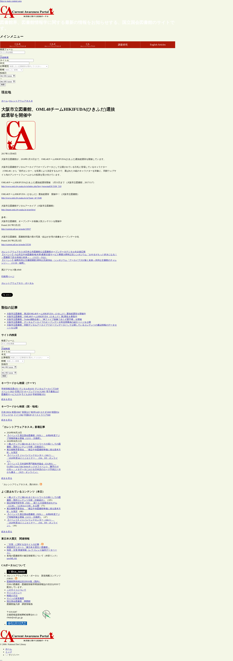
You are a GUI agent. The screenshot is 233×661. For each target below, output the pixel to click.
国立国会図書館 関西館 (18, 601)
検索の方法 (12, 595)
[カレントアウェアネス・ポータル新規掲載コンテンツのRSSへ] (16, 578)
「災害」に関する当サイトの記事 (23, 544)
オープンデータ (58, 252)
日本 (27, 252)
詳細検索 (4, 57)
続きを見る (6, 399)
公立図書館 (45, 252)
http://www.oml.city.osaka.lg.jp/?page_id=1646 (21, 198)
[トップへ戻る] (1, 660)
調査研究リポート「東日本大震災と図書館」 (28, 547)
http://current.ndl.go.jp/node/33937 (16, 229)
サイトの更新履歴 (15, 598)
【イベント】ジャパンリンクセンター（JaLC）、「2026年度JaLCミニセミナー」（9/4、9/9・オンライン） (32, 458)
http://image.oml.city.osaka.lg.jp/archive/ (18, 210)
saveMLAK (12, 558)
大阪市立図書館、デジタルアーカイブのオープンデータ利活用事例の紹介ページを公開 (49, 322)
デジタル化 (71, 252)
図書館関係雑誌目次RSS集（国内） (24, 581)
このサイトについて (16, 590)
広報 (83, 252)
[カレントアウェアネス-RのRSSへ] (41, 484)
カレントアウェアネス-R (13, 252)
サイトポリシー (14, 593)
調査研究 (123, 44)
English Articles (158, 44)
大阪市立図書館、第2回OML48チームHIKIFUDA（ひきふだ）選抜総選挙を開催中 (46, 314)
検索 (3, 85)
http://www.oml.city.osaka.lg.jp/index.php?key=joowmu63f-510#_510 (31, 186)
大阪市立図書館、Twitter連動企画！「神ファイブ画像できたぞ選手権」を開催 (44, 319)
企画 (79, 252)
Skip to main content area (11, 1)
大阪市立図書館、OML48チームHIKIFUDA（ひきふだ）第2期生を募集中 (42, 316)
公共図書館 (34, 252)
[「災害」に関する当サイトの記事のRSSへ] (42, 544)
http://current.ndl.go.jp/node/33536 (16, 244)
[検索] (1, 55)
